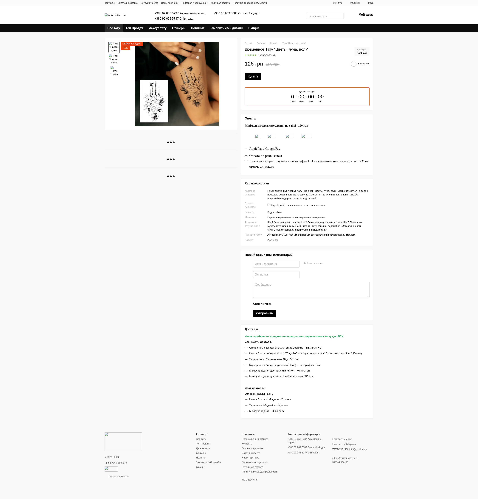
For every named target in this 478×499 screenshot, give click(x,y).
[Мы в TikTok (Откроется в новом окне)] (276, 2)
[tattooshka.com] (123, 441)
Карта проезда (340, 462)
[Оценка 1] (278, 303)
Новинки (197, 28)
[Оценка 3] (290, 303)
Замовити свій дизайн (226, 28)
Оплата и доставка (128, 3)
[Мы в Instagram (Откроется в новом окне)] (272, 2)
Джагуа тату (158, 28)
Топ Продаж (134, 28)
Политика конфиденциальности (250, 3)
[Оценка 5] (302, 303)
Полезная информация (194, 3)
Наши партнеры (170, 3)
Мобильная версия (118, 476)
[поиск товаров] (341, 16)
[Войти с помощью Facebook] (327, 263)
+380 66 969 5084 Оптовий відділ (236, 13)
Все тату (113, 28)
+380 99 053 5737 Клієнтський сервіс (180, 13)
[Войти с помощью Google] (333, 263)
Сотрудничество (149, 3)
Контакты (110, 3)
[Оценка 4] (296, 303)
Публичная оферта (219, 3)
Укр (335, 3)
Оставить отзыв (267, 55)
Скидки (253, 28)
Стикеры (178, 28)
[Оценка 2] (284, 303)
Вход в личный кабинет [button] (255, 439)
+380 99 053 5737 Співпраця (174, 18)
